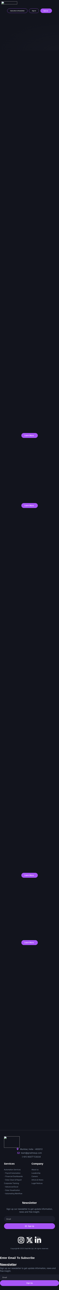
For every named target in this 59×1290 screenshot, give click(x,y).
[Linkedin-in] (38, 1240)
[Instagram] (21, 1240)
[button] (55, 3)
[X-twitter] (29, 1240)
